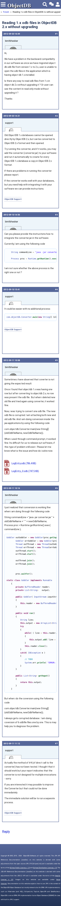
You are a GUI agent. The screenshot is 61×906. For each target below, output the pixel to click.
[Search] (45, 4)
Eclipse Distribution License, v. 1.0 (45, 868)
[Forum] (51, 4)
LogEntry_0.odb (25, 471)
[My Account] (58, 4)
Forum (6, 12)
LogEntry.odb (24, 463)
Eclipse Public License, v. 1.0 (20, 868)
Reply (6, 832)
